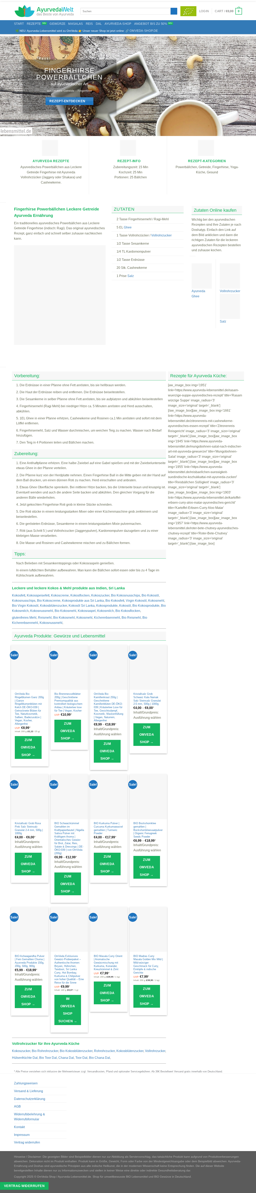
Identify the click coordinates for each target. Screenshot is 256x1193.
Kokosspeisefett (38, 595)
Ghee (128, 227)
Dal (99, 23)
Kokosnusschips (23, 600)
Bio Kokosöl (150, 595)
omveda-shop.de (144, 30)
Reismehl (45, 617)
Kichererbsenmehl (107, 617)
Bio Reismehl (131, 617)
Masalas (75, 23)
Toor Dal (81, 1057)
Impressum (22, 1134)
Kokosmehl (156, 600)
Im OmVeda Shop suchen (67, 1010)
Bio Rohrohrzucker (45, 1051)
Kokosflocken (80, 595)
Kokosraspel (87, 610)
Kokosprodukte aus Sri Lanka (83, 600)
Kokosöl (125, 605)
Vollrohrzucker (161, 235)
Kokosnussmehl (41, 610)
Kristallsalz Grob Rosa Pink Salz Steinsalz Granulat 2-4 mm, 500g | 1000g (29, 828)
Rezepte (34, 23)
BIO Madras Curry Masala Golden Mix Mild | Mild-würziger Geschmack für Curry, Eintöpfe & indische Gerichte (148, 964)
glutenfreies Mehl (24, 617)
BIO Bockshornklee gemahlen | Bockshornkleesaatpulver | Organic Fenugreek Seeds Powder (148, 830)
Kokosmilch (105, 610)
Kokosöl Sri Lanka (82, 605)
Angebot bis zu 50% (150, 23)
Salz (130, 276)
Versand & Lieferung (28, 1091)
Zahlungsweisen (26, 1083)
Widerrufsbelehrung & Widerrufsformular (29, 1117)
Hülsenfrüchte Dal (25, 1057)
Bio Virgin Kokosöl (25, 605)
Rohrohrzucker (104, 1051)
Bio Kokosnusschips (125, 595)
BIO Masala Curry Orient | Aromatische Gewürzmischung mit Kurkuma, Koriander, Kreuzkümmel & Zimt (108, 963)
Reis (89, 23)
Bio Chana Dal (99, 1057)
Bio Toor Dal (48, 1057)
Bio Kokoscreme (48, 600)
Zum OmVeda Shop (28, 747)
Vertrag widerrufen (27, 1142)
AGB (17, 1106)
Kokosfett (18, 595)
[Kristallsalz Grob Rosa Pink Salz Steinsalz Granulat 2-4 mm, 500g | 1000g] (30, 796)
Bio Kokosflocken (127, 610)
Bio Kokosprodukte (145, 605)
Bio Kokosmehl (65, 610)
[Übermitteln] (174, 11)
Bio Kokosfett (114, 600)
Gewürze (57, 23)
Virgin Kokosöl (136, 600)
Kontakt (19, 1127)
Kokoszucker (100, 595)
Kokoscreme (60, 595)
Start (19, 23)
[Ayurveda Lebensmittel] (44, 11)
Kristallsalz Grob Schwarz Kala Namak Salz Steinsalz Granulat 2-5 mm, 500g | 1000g (147, 698)
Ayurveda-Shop (118, 23)
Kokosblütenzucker (53, 605)
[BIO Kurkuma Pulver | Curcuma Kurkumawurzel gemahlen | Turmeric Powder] (109, 796)
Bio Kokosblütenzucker (76, 1051)
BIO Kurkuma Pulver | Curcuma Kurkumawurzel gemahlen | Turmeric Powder (108, 828)
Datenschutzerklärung (29, 1099)
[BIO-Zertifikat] (188, 11)
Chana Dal (66, 1057)
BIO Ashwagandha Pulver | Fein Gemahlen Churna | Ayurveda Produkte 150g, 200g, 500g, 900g (29, 961)
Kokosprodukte (107, 605)
